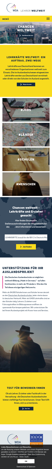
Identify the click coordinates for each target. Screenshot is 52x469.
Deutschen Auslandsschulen (20, 295)
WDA (12, 227)
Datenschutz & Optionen (26, 467)
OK (26, 461)
